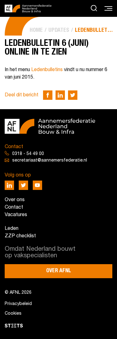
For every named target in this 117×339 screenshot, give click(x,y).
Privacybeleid (18, 304)
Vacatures (16, 215)
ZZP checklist (20, 236)
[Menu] (108, 9)
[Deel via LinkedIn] (60, 95)
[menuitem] (36, 30)
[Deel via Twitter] (72, 95)
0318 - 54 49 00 (28, 154)
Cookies (13, 314)
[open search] (94, 8)
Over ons (15, 200)
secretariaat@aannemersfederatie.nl (49, 160)
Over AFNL (58, 270)
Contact (14, 207)
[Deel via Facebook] (47, 95)
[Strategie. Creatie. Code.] (14, 325)
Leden (11, 228)
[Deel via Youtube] (37, 185)
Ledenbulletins (47, 70)
